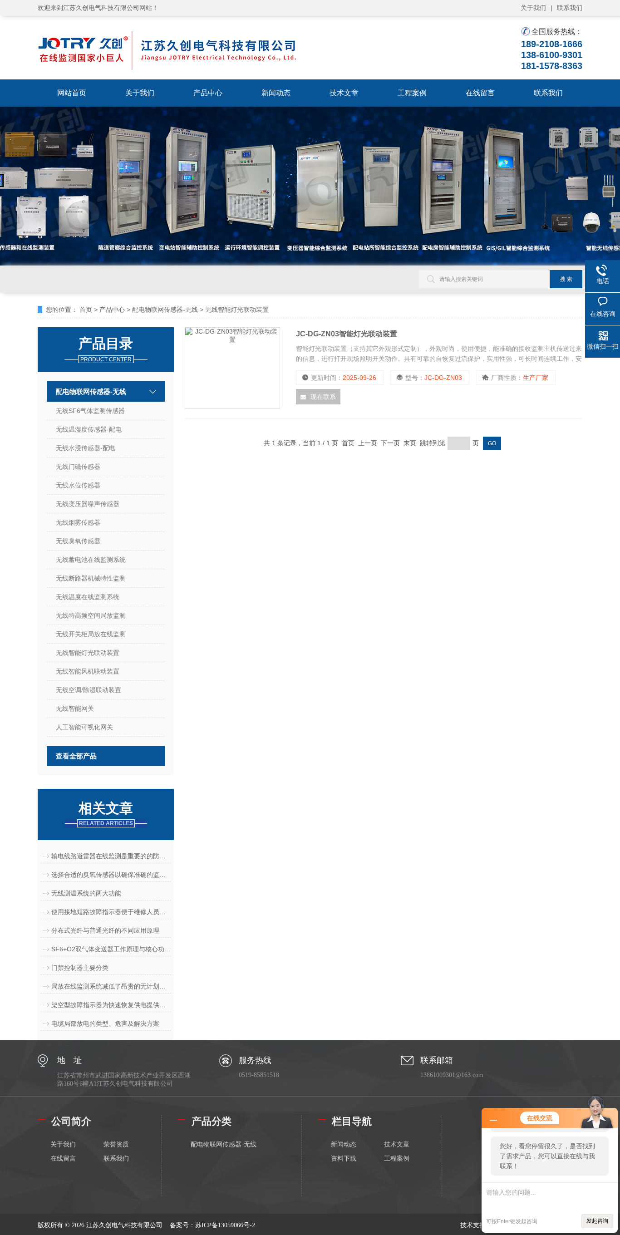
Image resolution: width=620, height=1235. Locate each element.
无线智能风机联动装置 (87, 671)
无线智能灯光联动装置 (237, 309)
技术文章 (344, 93)
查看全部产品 (76, 756)
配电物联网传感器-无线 (165, 309)
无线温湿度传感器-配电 (89, 429)
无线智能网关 (75, 708)
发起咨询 (597, 1221)
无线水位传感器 (78, 485)
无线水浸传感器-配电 (85, 448)
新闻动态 (275, 93)
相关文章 (106, 814)
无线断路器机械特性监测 (91, 578)
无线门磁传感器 (78, 466)
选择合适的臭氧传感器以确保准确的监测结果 (111, 874)
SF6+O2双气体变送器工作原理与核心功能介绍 (111, 949)
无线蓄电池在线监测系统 (91, 559)
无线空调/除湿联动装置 (88, 690)
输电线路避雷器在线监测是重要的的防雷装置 (111, 856)
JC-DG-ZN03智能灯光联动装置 (346, 334)
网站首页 (71, 93)
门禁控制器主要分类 (79, 967)
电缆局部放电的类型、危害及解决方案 (105, 1023)
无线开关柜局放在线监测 (91, 634)
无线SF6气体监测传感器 (90, 410)
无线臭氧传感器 (78, 541)
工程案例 (412, 93)
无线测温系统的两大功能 (86, 893)
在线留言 (480, 93)
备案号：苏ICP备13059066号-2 (212, 1225)
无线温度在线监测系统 (87, 596)
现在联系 (323, 396)
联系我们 (569, 7)
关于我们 (533, 7)
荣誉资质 (116, 1144)
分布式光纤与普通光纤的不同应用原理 (105, 930)
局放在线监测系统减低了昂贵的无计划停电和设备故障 (111, 986)
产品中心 (207, 93)
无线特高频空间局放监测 (91, 615)
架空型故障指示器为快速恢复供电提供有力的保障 (111, 1005)
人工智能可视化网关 (84, 727)
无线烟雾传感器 (78, 522)
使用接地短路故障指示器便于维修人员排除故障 (111, 911)
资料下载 (343, 1158)
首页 (85, 309)
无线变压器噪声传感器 (87, 503)
